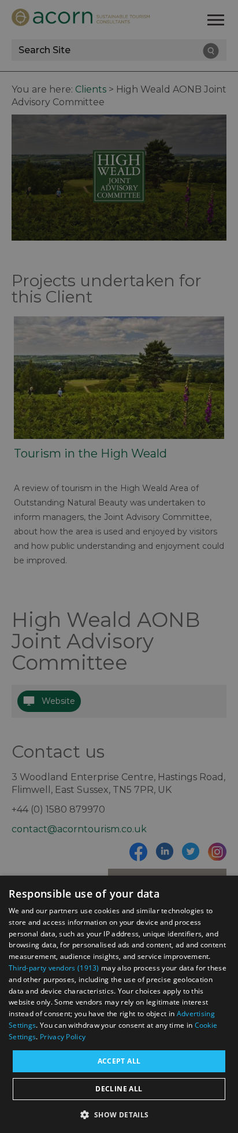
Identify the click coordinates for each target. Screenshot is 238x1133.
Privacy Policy (62, 1037)
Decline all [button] (118, 1089)
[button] (118, 1114)
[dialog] (119, 1004)
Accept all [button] (119, 1061)
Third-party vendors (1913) (54, 968)
